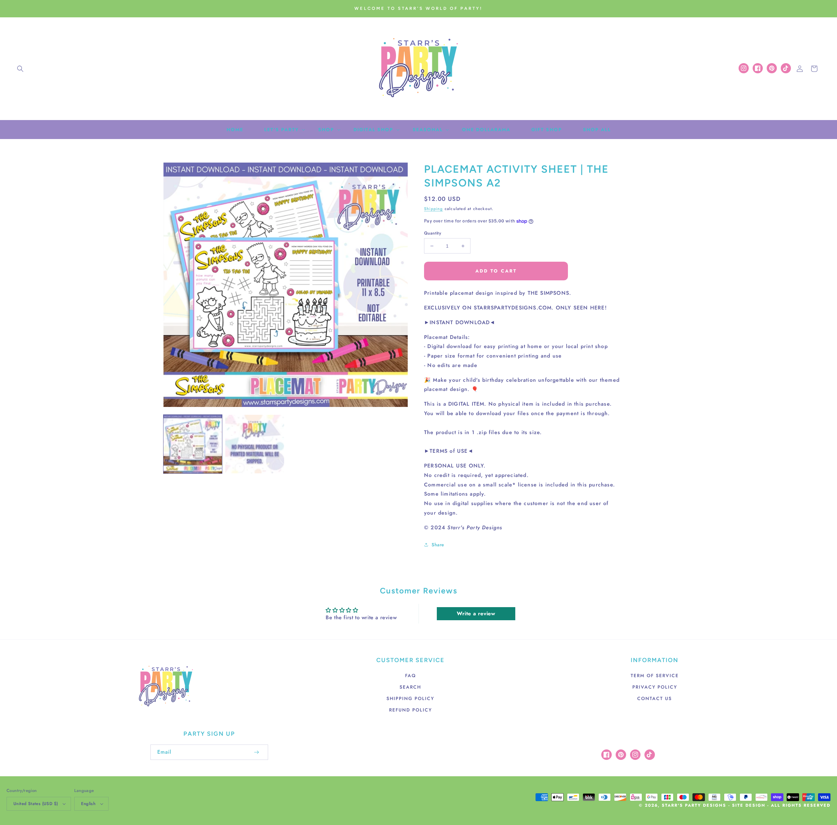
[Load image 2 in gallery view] (254, 444)
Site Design (748, 805)
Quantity (432, 233)
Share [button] (438, 544)
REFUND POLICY (410, 710)
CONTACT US (654, 698)
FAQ (410, 675)
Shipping (433, 209)
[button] (20, 68)
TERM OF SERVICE (655, 675)
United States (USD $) (35, 803)
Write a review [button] (476, 613)
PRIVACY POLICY (654, 687)
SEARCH (410, 687)
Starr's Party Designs (694, 805)
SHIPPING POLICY (410, 698)
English (88, 803)
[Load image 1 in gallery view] (192, 444)
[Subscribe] (256, 752)
